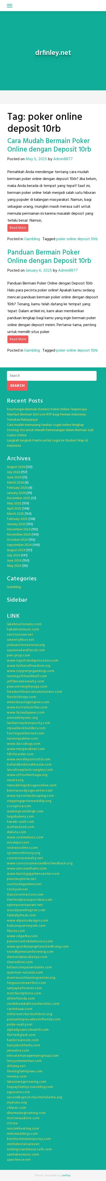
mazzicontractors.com (25, 895)
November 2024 (19, 535)
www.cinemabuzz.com (25, 837)
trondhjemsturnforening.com (30, 952)
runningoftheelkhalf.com (27, 676)
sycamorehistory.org (23, 853)
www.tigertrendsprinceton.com (33, 661)
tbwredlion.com (20, 962)
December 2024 (19, 529)
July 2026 (13, 472)
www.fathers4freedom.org (29, 666)
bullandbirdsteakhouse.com (29, 765)
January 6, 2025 (39, 270)
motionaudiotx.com (23, 1118)
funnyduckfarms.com (23, 1045)
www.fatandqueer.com (25, 713)
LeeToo (66, 1175)
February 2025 (17, 519)
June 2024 (14, 561)
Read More (18, 228)
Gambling (32, 239)
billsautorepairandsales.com (29, 967)
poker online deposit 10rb (77, 239)
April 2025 (14, 509)
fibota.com (16, 931)
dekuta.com (16, 832)
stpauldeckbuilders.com (26, 728)
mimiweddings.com (22, 1134)
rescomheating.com (23, 1128)
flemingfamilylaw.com (25, 1071)
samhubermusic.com (23, 1154)
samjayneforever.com (24, 988)
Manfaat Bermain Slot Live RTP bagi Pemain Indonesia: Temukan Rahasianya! (46, 417)
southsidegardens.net (24, 884)
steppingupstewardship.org (29, 801)
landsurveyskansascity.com (28, 723)
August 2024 (16, 550)
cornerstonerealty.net (25, 858)
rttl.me (12, 1123)
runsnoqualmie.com (22, 739)
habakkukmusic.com (23, 629)
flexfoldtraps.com (21, 697)
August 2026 (16, 467)
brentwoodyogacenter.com (30, 791)
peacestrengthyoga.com (27, 687)
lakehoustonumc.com (24, 624)
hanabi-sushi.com (20, 822)
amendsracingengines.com (28, 702)
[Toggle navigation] (9, 5)
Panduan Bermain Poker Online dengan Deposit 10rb (49, 257)
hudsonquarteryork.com (26, 926)
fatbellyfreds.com (21, 915)
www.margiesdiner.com (26, 749)
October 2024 (17, 540)
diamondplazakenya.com (27, 957)
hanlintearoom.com (23, 1040)
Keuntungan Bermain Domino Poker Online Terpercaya (47, 409)
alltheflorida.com (21, 998)
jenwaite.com (18, 1050)
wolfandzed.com (21, 827)
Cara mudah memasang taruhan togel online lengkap (45, 425)
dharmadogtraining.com (26, 1113)
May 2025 (14, 503)
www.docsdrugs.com (24, 744)
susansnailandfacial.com (26, 650)
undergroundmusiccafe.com (29, 1149)
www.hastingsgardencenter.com (33, 874)
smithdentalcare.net (23, 1144)
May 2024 (14, 566)
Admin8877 (63, 159)
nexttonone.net (20, 635)
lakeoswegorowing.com (26, 1082)
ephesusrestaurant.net (25, 905)
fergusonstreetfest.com (26, 983)
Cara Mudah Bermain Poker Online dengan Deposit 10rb (49, 145)
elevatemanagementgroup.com (33, 1056)
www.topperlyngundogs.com (30, 671)
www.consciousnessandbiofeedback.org (40, 863)
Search (17, 386)
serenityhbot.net (21, 640)
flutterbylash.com (21, 1035)
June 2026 (14, 477)
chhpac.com (16, 1108)
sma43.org (15, 780)
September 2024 (19, 545)
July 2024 (13, 555)
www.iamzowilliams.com (27, 869)
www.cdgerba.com (22, 936)
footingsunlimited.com (25, 733)
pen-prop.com (18, 655)
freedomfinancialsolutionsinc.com (34, 692)
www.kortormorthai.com (27, 707)
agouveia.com (18, 1092)
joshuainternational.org (26, 645)
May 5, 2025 (36, 159)
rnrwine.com (17, 1076)
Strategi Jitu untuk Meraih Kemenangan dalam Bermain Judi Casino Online (50, 432)
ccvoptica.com (19, 806)
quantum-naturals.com (25, 973)
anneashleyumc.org (22, 718)
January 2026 (16, 493)
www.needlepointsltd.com (29, 759)
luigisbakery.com (20, 817)
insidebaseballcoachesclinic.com (33, 1004)
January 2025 (16, 524)
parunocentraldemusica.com (30, 941)
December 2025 (18, 498)
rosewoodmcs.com (22, 848)
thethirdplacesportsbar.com (30, 900)
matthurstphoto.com (24, 993)
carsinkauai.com (20, 1009)
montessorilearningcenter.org (31, 978)
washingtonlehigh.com (25, 811)
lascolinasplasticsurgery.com (30, 770)
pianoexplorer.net (21, 879)
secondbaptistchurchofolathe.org (34, 1097)
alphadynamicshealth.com (28, 1030)
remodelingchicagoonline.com (32, 785)
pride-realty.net (20, 1024)
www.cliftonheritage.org (27, 775)
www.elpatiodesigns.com (27, 921)
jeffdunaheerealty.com (25, 681)
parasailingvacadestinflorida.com (33, 1019)
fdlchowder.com (20, 754)
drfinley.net (16, 1066)
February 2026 (17, 488)
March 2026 (15, 483)
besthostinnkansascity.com (29, 1139)
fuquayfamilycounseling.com (30, 1087)
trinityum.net (17, 889)
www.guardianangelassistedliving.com (38, 947)
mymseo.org (17, 1102)
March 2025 (15, 514)
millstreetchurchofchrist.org (30, 1014)
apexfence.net (19, 1160)
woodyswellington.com (26, 910)
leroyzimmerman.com (24, 1061)
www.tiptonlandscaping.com (30, 796)
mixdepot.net (18, 843)
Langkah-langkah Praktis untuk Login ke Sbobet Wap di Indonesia (47, 443)
